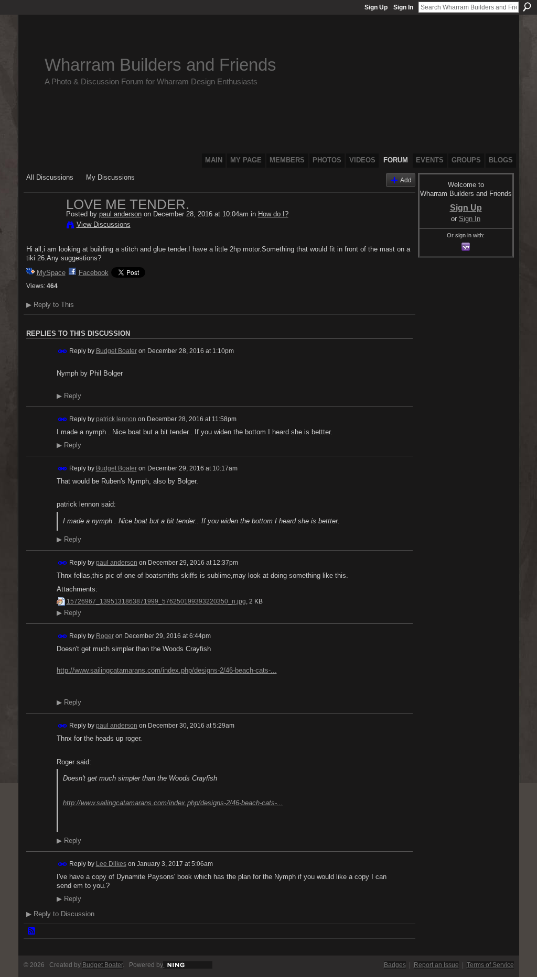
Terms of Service (490, 965)
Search (527, 7)
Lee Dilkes (111, 864)
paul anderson (120, 214)
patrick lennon (116, 419)
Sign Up (376, 7)
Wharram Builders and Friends (160, 64)
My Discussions (110, 177)
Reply (69, 396)
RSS (32, 931)
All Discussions (49, 177)
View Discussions (104, 224)
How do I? (273, 214)
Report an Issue (436, 965)
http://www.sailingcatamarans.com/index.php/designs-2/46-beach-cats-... (167, 670)
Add (406, 180)
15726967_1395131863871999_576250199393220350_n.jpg (156, 601)
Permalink (63, 351)
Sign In (403, 7)
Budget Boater (116, 350)
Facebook (94, 273)
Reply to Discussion (60, 914)
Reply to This (50, 305)
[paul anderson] (43, 226)
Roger (105, 636)
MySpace (51, 273)
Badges (395, 965)
